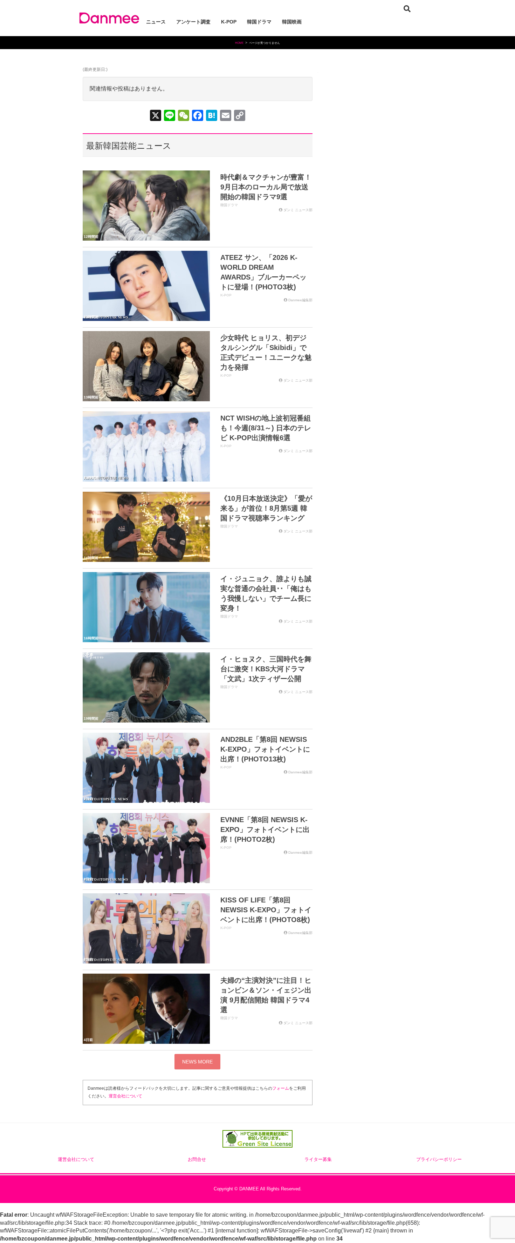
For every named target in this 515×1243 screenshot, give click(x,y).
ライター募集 (318, 1159)
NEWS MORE (197, 1061)
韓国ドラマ (229, 205)
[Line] (170, 116)
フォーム (280, 1088)
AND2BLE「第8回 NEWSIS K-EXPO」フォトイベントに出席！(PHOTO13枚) (265, 749)
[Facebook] (198, 116)
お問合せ (197, 1159)
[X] (156, 116)
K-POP (226, 295)
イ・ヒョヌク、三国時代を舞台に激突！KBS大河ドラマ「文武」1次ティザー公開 (265, 669)
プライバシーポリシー (439, 1159)
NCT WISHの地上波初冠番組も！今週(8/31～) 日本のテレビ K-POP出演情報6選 (265, 428)
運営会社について (125, 1096)
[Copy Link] (240, 116)
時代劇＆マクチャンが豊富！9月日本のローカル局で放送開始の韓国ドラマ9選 (265, 187)
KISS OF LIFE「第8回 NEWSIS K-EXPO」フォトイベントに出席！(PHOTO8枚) (265, 909)
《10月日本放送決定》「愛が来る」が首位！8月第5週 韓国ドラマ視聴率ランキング (266, 508)
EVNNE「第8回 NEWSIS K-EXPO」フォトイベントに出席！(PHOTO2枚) (265, 829)
